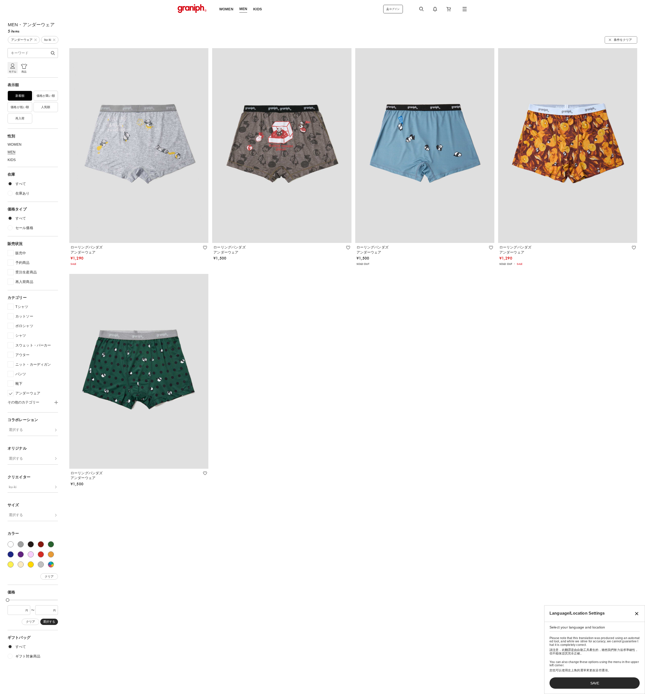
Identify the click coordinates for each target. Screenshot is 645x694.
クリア (49, 577)
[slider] (7, 600)
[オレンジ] (51, 555)
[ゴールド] (31, 565)
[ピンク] (31, 555)
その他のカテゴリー (23, 402)
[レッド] (41, 555)
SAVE (594, 683)
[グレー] (21, 545)
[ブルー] (11, 555)
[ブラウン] (41, 545)
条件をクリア (623, 40)
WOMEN (14, 145)
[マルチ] (51, 565)
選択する (16, 430)
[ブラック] (31, 545)
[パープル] (21, 555)
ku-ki (12, 487)
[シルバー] (41, 565)
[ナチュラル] (21, 565)
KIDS (12, 160)
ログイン (394, 9)
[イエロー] (11, 565)
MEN (11, 152)
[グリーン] (51, 545)
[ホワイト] (11, 545)
